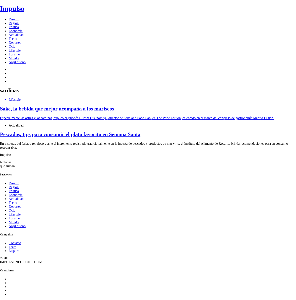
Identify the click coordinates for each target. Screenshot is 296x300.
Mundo (14, 58)
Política (14, 27)
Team (12, 247)
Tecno (13, 39)
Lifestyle (15, 50)
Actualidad (16, 35)
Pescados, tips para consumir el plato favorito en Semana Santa (70, 134)
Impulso (12, 8)
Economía (16, 31)
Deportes (15, 42)
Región (14, 23)
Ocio (12, 46)
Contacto (15, 243)
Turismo (14, 54)
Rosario (14, 19)
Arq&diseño (17, 62)
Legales (14, 251)
